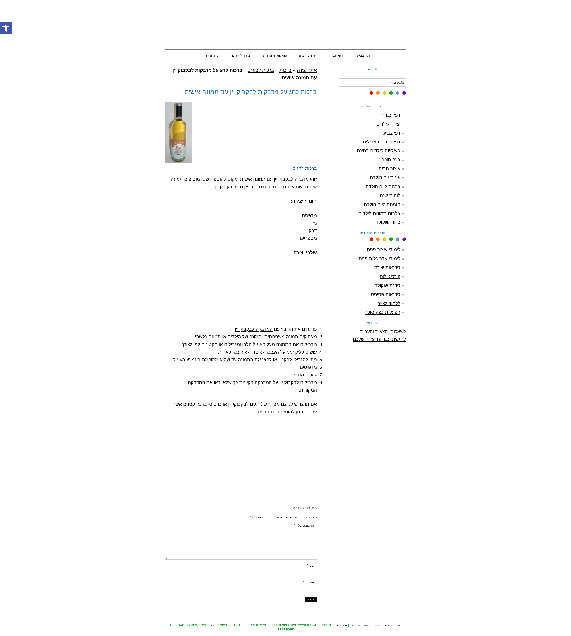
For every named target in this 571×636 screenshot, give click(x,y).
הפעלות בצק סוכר (382, 312)
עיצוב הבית (389, 168)
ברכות (285, 69)
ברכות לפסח (266, 411)
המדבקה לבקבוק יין (254, 328)
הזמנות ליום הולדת (382, 204)
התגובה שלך (304, 525)
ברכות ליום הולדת (383, 186)
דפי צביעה (390, 132)
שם (310, 565)
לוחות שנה (390, 195)
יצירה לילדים (388, 123)
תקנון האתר (371, 625)
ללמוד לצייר (389, 303)
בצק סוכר (391, 159)
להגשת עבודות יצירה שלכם (379, 338)
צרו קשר (355, 625)
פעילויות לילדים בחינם (378, 150)
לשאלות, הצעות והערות (383, 331)
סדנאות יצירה (387, 267)
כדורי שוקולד (388, 222)
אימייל (308, 582)
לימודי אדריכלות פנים (379, 258)
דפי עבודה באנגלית (381, 141)
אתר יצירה (285, 22)
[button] (6, 28)
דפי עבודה (390, 114)
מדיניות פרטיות (391, 625)
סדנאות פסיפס (385, 294)
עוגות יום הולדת (385, 177)
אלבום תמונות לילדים (379, 213)
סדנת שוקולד (387, 285)
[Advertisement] (241, 199)
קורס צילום (390, 276)
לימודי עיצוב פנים (383, 249)
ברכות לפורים (261, 69)
